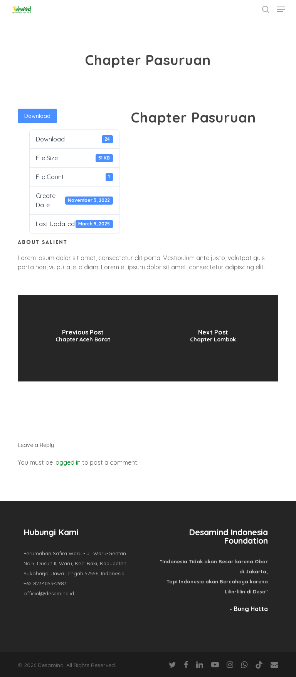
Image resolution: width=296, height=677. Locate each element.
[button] (281, 9)
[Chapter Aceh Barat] (83, 338)
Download (37, 116)
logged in (67, 462)
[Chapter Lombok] (213, 338)
